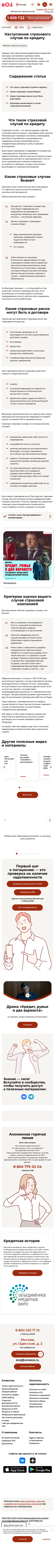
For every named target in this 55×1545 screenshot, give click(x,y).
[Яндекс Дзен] (32, 1460)
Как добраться (27, 1347)
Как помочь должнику (12, 1417)
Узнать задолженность (12, 1386)
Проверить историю (28, 1273)
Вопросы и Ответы (10, 1412)
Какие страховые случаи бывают (25, 92)
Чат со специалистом (27, 907)
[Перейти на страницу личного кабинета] (44, 4)
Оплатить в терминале (39, 1395)
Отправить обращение (26, 1354)
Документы (7, 1443)
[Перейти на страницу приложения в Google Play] (40, 1469)
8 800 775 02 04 (27, 1167)
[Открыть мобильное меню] (50, 4)
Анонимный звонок (11, 1406)
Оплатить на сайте (37, 1389)
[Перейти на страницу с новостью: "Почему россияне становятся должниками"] (27, 765)
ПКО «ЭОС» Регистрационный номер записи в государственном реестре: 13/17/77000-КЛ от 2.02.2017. (25, 1521)
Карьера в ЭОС (9, 1440)
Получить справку (10, 1395)
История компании (11, 1438)
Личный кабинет (27, 1366)
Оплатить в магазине (39, 1398)
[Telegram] (31, 1097)
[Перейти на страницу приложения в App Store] (15, 1469)
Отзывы (5, 1420)
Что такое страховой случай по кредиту (28, 87)
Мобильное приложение (13, 1415)
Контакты (35, 1432)
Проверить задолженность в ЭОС (27, 884)
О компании (9, 1432)
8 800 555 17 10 (45, 9)
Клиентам (8, 1380)
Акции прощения (10, 1389)
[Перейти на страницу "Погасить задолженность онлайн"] (38, 4)
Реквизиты (34, 1443)
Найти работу (8, 1397)
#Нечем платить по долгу (15, 45)
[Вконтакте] (24, 1097)
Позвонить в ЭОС (27, 892)
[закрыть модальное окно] (51, 1530)
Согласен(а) (22, 1539)
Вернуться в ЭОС (10, 1409)
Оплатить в (36, 1392)
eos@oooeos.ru (27, 1360)
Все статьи (27, 795)
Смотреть (27, 1025)
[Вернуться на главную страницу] (7, 5)
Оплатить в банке (37, 1401)
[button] (4, 767)
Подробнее (46, 1539)
